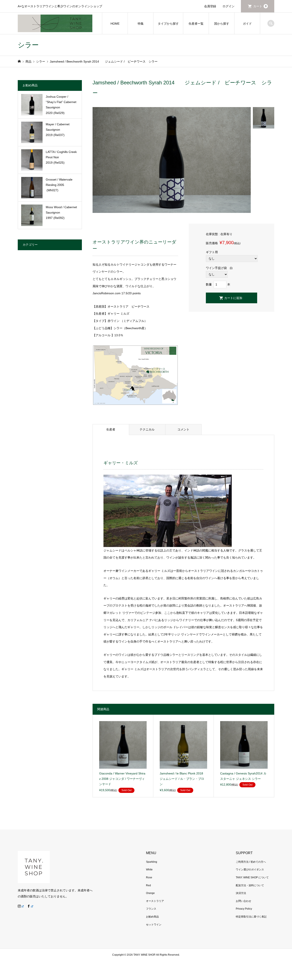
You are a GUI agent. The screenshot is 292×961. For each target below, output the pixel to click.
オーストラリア (155, 901)
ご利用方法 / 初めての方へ (251, 861)
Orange (150, 893)
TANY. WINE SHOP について (252, 877)
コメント (183, 429)
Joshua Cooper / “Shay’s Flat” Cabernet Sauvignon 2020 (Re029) (61, 105)
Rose (149, 877)
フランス (151, 908)
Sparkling (151, 861)
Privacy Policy (244, 908)
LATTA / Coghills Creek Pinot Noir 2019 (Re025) (61, 157)
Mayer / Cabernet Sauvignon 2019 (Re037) (57, 130)
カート (260, 6)
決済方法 (241, 893)
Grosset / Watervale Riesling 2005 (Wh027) (59, 185)
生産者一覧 (196, 23)
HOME (115, 23)
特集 (141, 23)
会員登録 (210, 6)
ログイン (228, 6)
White (149, 869)
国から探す (221, 23)
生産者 (110, 429)
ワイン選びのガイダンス (250, 869)
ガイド (247, 23)
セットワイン (153, 924)
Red (148, 885)
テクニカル (147, 429)
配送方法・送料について (250, 885)
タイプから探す (168, 23)
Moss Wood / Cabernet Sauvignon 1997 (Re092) (61, 212)
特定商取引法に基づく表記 (251, 916)
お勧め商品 (152, 916)
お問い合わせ (243, 901)
